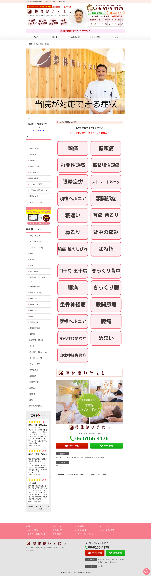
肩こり (32, 346)
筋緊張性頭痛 (34, 328)
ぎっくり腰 (34, 304)
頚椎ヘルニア (34, 298)
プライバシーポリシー (38, 202)
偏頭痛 (32, 334)
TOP (36, 37)
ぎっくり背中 (35, 364)
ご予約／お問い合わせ (38, 190)
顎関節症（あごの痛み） (37, 279)
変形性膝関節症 (35, 406)
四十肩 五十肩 (35, 358)
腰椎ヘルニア (34, 310)
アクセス (115, 37)
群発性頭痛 (33, 322)
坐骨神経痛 (33, 382)
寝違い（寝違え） (36, 292)
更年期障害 (33, 271)
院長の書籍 (33, 178)
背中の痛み (33, 370)
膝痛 (31, 400)
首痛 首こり (34, 236)
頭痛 (31, 316)
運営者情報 (33, 196)
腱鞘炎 (32, 388)
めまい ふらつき (36, 248)
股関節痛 (32, 376)
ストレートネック (36, 242)
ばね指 (32, 394)
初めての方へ (34, 149)
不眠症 (32, 265)
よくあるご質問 (35, 184)
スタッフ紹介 (95, 37)
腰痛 (31, 253)
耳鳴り (32, 259)
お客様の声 (75, 37)
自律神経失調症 (35, 287)
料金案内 (55, 37)
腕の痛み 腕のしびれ (38, 352)
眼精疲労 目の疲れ (37, 340)
